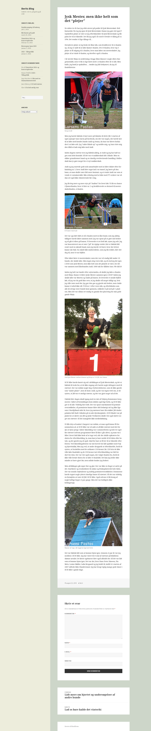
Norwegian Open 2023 (28, 46)
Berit (81, 583)
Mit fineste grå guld (28, 33)
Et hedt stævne (37, 84)
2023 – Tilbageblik (27, 52)
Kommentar (70, 614)
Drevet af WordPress (72, 726)
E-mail (68, 652)
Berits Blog (27, 8)
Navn (67, 643)
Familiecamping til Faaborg (30, 27)
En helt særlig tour (32, 88)
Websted (68, 661)
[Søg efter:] (32, 97)
